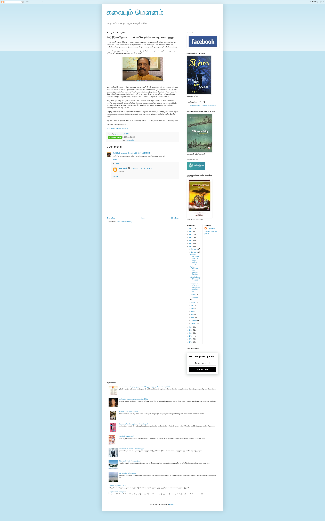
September (194, 298)
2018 (191, 330)
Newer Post (111, 218)
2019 (191, 327)
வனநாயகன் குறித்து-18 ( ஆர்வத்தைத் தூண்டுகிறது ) (195, 287)
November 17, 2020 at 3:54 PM (141, 168)
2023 (191, 237)
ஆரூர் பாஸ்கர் (123, 168)
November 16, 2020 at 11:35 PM (139, 153)
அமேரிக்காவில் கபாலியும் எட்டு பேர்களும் (131, 449)
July (192, 305)
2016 (191, 336)
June (192, 308)
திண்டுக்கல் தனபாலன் (120, 153)
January (194, 323)
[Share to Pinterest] (133, 137)
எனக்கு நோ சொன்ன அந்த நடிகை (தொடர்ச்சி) (133, 399)
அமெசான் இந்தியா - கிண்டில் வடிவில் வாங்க (202, 105)
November (194, 252)
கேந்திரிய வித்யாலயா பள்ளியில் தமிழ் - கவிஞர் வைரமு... (194, 259)
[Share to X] (128, 137)
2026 (191, 229)
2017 (191, 333)
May (192, 311)
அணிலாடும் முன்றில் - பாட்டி (117, 486)
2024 (191, 234)
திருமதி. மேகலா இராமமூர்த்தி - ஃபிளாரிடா (195, 279)
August (193, 302)
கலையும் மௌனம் (135, 12)
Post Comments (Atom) (124, 222)
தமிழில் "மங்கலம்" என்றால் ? (117, 492)
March (193, 317)
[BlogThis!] (126, 137)
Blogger (171, 504)
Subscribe (202, 369)
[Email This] (123, 137)
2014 (191, 342)
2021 (191, 243)
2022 (191, 240)
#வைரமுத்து (130, 140)
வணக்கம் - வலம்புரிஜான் (126, 436)
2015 (191, 339)
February (194, 320)
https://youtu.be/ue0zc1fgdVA (117, 128)
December (194, 249)
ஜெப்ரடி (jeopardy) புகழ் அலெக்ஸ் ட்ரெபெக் (194, 270)
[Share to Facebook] (131, 137)
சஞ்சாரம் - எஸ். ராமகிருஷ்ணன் (128, 411)
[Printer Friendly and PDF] (115, 137)
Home (143, 218)
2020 (191, 246)
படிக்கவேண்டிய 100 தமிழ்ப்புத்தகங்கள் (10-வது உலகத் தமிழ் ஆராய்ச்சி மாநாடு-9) (144, 387)
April (192, 314)
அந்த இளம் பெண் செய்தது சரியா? (130, 461)
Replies (117, 164)
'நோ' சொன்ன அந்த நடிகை (127, 473)
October (194, 295)
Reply (115, 159)
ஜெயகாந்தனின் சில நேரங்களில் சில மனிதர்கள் (133, 424)
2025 (191, 232)
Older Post (174, 218)
